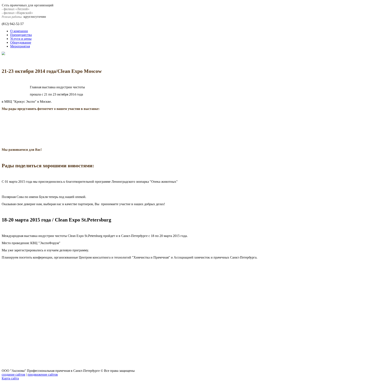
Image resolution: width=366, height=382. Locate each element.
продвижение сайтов (43, 374)
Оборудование (20, 42)
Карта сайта (10, 378)
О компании (19, 31)
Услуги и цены (21, 38)
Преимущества (21, 35)
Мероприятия (20, 46)
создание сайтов (13, 374)
